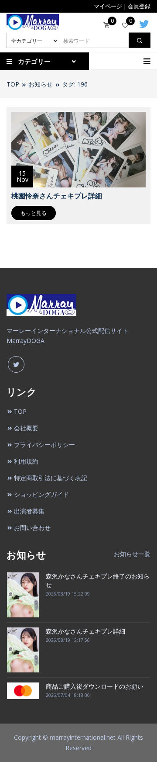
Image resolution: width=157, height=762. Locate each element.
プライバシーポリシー (44, 444)
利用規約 (26, 461)
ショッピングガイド (41, 494)
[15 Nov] (78, 148)
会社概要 (26, 428)
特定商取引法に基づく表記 (50, 478)
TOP (13, 84)
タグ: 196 (75, 84)
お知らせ (40, 84)
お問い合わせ (32, 527)
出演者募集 (29, 511)
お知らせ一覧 (132, 554)
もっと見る (33, 213)
